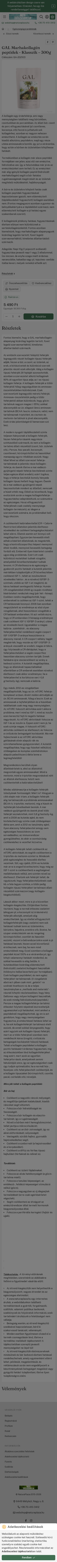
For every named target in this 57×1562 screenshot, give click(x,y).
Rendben (27, 1557)
